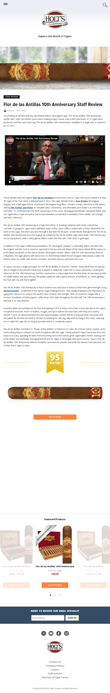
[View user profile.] (5, 111)
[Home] (55, 19)
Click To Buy (16, 585)
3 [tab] (59, 595)
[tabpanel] (55, 556)
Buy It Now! (55, 417)
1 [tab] (50, 595)
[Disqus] (55, 468)
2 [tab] (55, 595)
